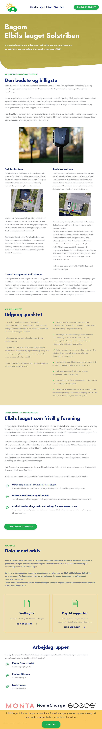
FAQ (56, 7)
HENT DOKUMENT (24, 624)
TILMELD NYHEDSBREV (86, 7)
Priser (49, 7)
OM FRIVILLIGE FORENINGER (21, 526)
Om (62, 7)
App (42, 7)
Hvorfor (34, 7)
